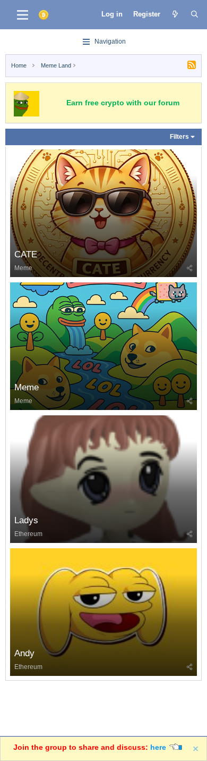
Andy (24, 653)
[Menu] (22, 15)
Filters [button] (179, 136)
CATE (25, 254)
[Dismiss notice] (196, 748)
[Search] (194, 14)
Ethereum (28, 534)
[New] (175, 14)
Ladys (26, 520)
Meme (23, 268)
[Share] (189, 268)
